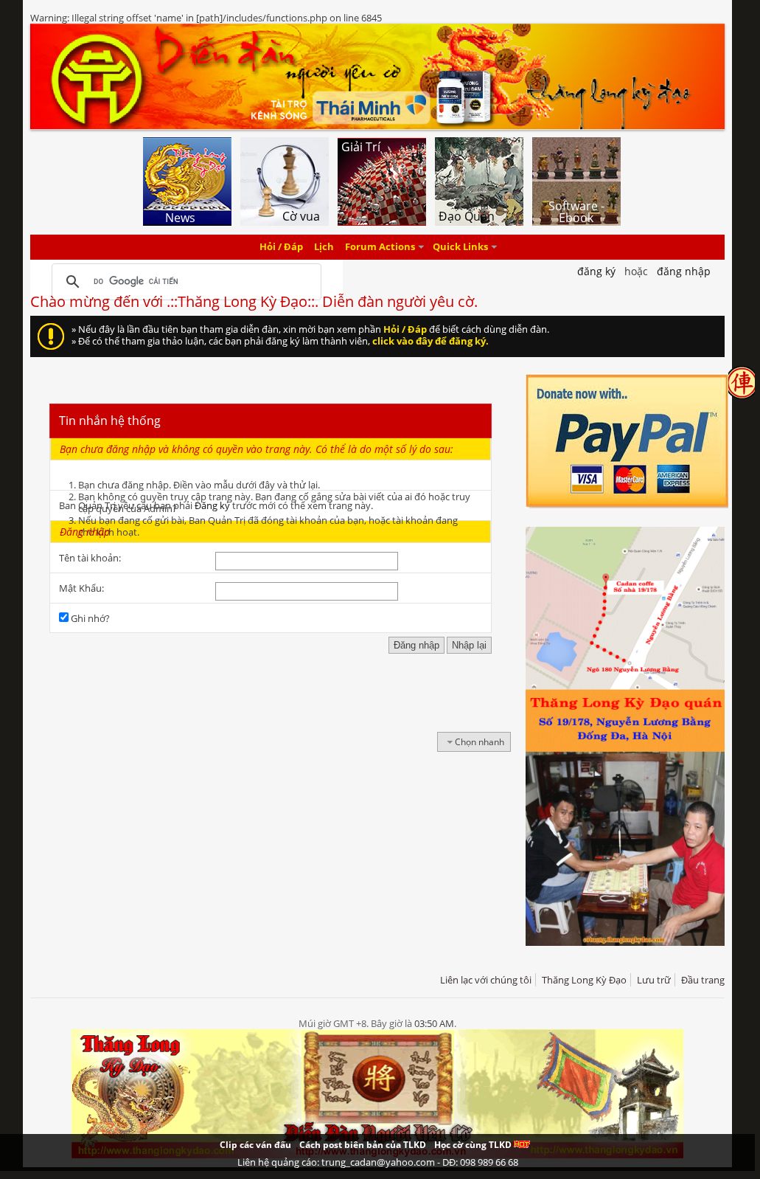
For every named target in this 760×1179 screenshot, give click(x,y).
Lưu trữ (654, 979)
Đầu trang (703, 979)
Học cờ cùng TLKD (474, 1144)
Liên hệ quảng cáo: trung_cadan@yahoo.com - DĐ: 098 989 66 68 (377, 1162)
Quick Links (460, 247)
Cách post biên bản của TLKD (362, 1144)
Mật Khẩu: (81, 588)
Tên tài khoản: (90, 558)
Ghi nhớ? (89, 618)
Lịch (324, 247)
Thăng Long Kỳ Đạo (584, 979)
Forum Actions (380, 247)
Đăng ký (212, 505)
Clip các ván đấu (255, 1144)
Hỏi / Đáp (281, 247)
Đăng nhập (684, 271)
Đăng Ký (596, 271)
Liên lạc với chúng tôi (485, 979)
